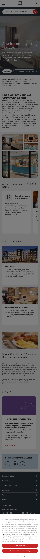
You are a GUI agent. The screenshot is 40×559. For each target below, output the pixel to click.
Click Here (5, 536)
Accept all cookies (20, 546)
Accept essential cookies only (20, 551)
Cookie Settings (20, 556)
